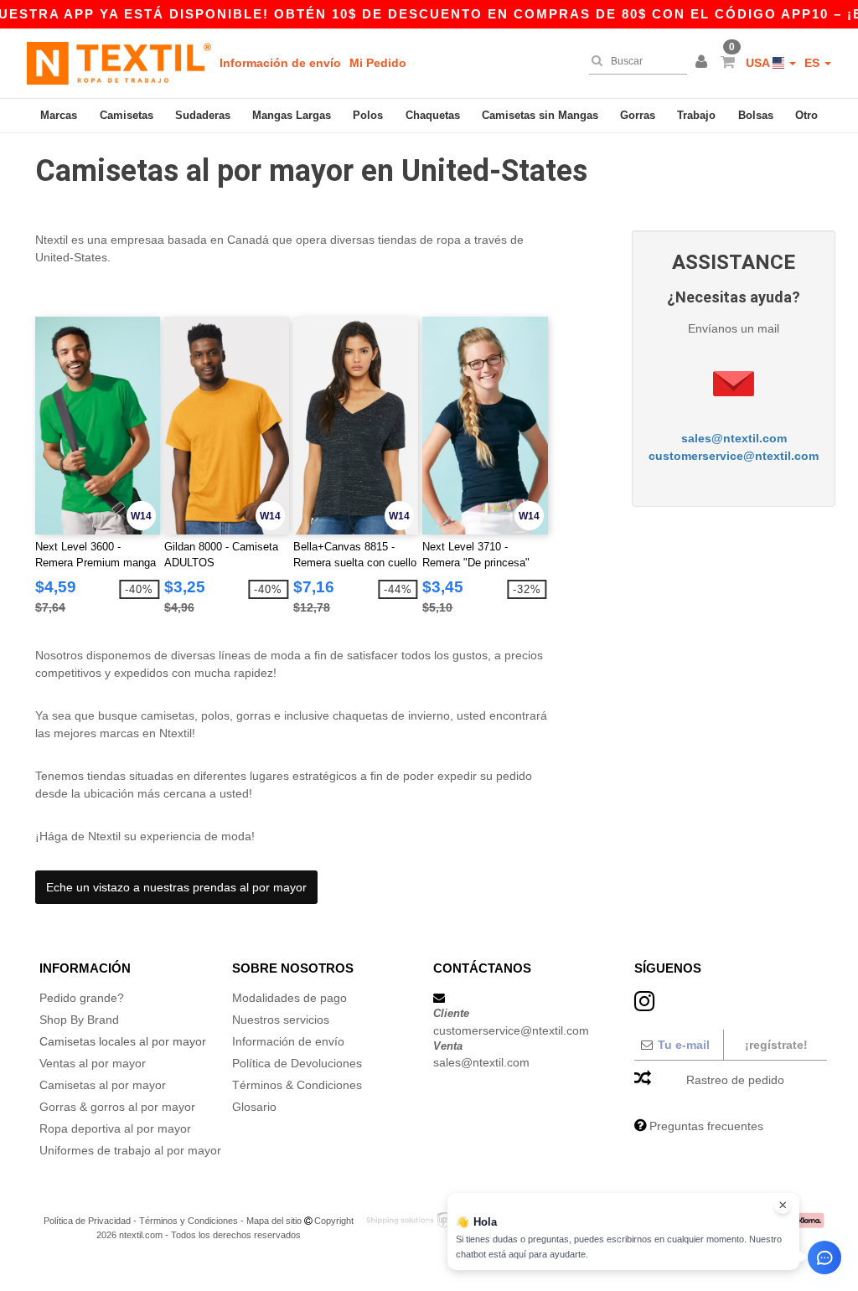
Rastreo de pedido (735, 1080)
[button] (703, 63)
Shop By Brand (79, 1019)
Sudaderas (202, 115)
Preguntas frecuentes (706, 1126)
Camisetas (126, 115)
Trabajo (696, 115)
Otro (806, 115)
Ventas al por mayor (92, 1063)
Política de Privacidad (87, 1221)
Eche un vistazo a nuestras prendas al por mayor (176, 887)
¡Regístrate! (776, 1044)
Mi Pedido (377, 63)
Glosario (254, 1106)
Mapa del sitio (274, 1221)
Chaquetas (433, 115)
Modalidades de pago (289, 997)
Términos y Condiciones (188, 1221)
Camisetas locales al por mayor (122, 1041)
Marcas (58, 115)
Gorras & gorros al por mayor (117, 1106)
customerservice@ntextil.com (734, 455)
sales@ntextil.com (734, 438)
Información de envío (280, 63)
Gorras (637, 115)
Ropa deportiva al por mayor (115, 1128)
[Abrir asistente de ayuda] (824, 1257)
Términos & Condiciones (297, 1085)
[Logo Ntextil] (119, 63)
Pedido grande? (81, 997)
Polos (368, 115)
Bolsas (755, 115)
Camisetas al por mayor (102, 1085)
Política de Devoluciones (297, 1063)
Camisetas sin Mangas (540, 115)
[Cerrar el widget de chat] (782, 1205)
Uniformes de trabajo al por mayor (130, 1150)
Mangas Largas (291, 115)
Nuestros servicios (280, 1019)
